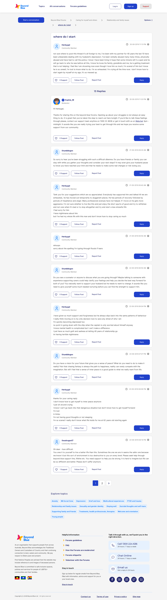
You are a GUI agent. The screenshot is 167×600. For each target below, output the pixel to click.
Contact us (86, 596)
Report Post (96, 80)
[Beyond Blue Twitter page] (134, 584)
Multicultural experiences (113, 501)
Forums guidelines (78, 6)
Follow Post (79, 80)
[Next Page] (109, 483)
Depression (81, 501)
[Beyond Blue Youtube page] (119, 584)
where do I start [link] (64, 25)
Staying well (111, 506)
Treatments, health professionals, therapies (97, 511)
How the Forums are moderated (80, 550)
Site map (136, 596)
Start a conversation (31, 20)
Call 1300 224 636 (127, 543)
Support (146, 6)
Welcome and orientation (128, 511)
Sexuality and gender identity (91, 506)
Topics (42, 6)
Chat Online (125, 555)
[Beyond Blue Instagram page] (126, 584)
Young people (57, 517)
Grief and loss (94, 501)
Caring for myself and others (86, 20)
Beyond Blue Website (25, 537)
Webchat (139, 121)
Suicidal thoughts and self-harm (133, 506)
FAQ (67, 545)
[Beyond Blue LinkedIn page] (141, 584)
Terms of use (102, 596)
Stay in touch (67, 584)
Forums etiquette (73, 555)
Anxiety (55, 501)
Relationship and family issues (118, 20)
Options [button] (147, 20)
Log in (115, 6)
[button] (56, 80)
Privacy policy (120, 596)
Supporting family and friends (64, 511)
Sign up (131, 6)
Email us (123, 567)
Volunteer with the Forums (78, 560)
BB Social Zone (67, 501)
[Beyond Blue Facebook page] (112, 584)
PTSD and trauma (134, 501)
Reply (142, 80)
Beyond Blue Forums (25, 6)
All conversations (57, 6)
